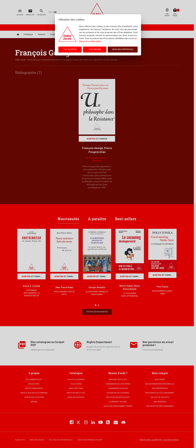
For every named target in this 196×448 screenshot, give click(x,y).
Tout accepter (70, 49)
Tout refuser (95, 49)
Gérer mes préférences (122, 49)
